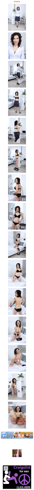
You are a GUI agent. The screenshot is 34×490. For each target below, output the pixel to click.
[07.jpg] (17, 188)
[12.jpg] (17, 330)
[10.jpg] (17, 274)
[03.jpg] (17, 75)
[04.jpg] (17, 103)
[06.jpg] (17, 160)
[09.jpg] (17, 245)
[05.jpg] (17, 132)
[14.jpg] (17, 387)
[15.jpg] (17, 416)
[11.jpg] (17, 302)
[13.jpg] (17, 359)
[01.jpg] (17, 18)
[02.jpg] (17, 46)
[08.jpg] (17, 217)
